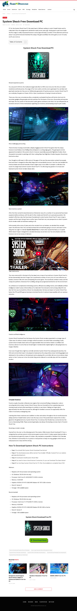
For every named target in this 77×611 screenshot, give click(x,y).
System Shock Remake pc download (18, 555)
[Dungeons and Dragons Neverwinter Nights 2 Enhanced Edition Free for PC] (18, 568)
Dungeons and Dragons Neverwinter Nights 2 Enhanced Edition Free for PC (17, 578)
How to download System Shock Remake (19, 550)
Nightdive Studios (57, 152)
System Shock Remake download (18, 552)
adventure (16, 436)
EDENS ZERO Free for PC (58, 575)
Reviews (30, 602)
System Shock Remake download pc (36, 552)
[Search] (74, 9)
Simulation (34, 9)
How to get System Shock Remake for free (41, 550)
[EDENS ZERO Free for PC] (59, 568)
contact (49, 9)
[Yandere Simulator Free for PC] (38, 568)
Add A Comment (38, 589)
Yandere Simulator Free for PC (38, 576)
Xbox (36, 602)
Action (8, 9)
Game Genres (41, 9)
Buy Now (51, 602)
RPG (24, 9)
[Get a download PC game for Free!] (17, 4)
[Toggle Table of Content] (24, 42)
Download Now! (40, 540)
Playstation (43, 602)
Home (4, 9)
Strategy (28, 9)
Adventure (14, 9)
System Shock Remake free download (56, 552)
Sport (19, 9)
